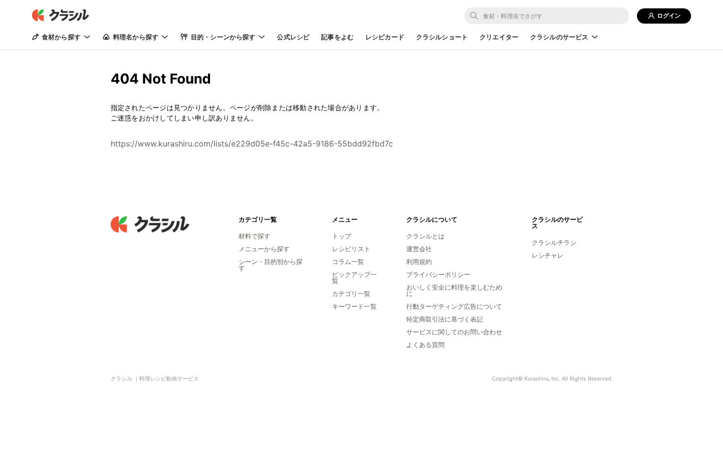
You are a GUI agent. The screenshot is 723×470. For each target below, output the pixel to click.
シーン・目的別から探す (270, 265)
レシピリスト (351, 249)
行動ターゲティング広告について (454, 306)
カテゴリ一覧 (351, 293)
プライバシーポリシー (438, 274)
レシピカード (384, 37)
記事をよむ (337, 37)
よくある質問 (425, 345)
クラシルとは (425, 236)
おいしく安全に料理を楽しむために (454, 290)
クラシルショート (442, 37)
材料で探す (255, 236)
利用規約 (419, 261)
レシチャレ (548, 255)
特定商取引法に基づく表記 (444, 319)
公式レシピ (293, 37)
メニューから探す (264, 249)
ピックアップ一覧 (354, 277)
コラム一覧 (348, 261)
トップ (341, 236)
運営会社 (419, 249)
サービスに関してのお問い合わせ (454, 332)
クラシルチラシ (554, 242)
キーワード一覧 (354, 306)
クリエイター (499, 37)
